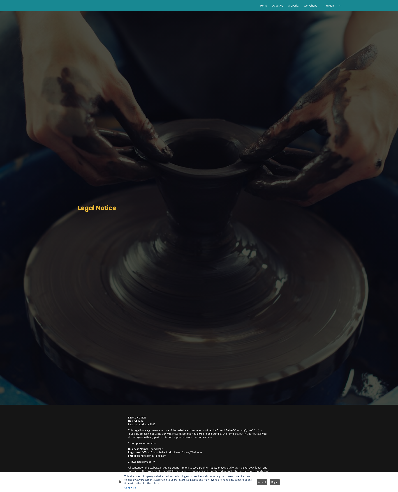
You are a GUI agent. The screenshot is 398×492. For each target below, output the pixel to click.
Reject (274, 482)
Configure (130, 488)
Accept (262, 482)
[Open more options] (340, 6)
